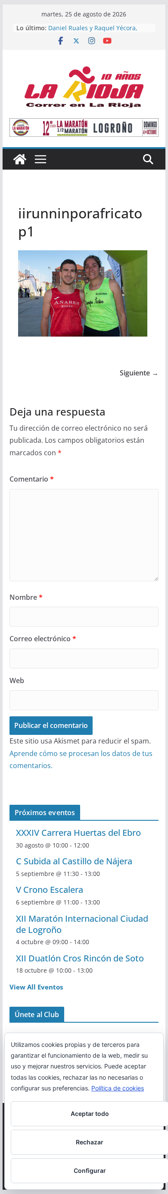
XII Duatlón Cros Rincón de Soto (80, 958)
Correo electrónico (42, 638)
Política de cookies (117, 1088)
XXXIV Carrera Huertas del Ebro (78, 832)
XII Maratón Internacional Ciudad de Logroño (82, 924)
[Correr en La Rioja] (19, 159)
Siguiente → (139, 373)
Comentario (31, 479)
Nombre (26, 597)
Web (16, 680)
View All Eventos (36, 987)
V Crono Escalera (49, 889)
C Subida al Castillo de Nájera (74, 861)
